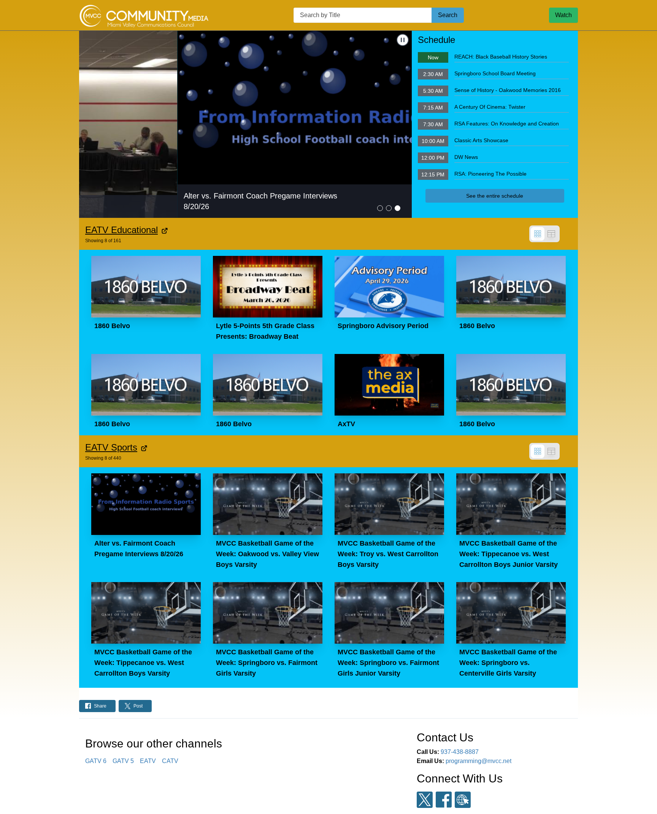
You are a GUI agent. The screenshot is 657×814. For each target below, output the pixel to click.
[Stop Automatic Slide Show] (403, 40)
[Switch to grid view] (537, 234)
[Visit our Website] (463, 800)
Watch (563, 15)
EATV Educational (121, 230)
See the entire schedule (494, 196)
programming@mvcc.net (478, 761)
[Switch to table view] (551, 234)
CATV (170, 761)
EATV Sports (111, 447)
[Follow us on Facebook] (444, 800)
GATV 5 (123, 761)
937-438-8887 (460, 752)
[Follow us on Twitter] (425, 800)
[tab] (380, 208)
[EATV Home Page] (143, 15)
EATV (148, 761)
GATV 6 (95, 761)
